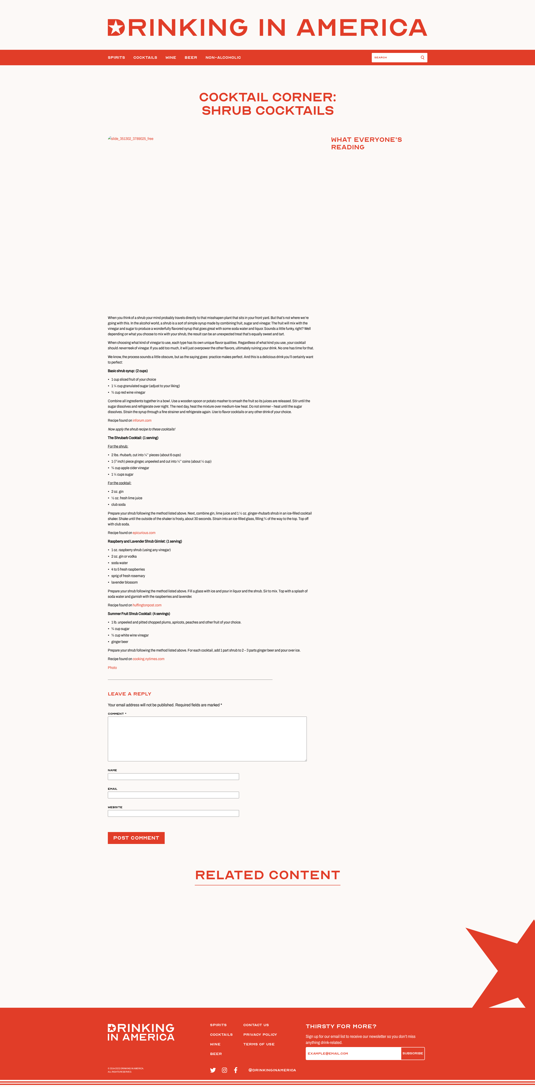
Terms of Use (259, 1044)
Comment (117, 714)
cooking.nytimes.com (148, 659)
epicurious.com (144, 533)
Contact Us (256, 1025)
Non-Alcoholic (223, 57)
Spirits (116, 57)
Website (115, 807)
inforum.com (142, 420)
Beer (191, 57)
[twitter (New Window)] (213, 1070)
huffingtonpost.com (147, 605)
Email (112, 789)
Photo (112, 668)
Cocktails (145, 57)
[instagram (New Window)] (225, 1070)
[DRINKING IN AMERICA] (267, 27)
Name (112, 770)
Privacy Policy (260, 1035)
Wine (171, 57)
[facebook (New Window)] (237, 1070)
